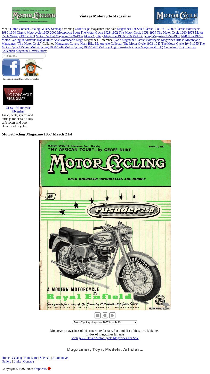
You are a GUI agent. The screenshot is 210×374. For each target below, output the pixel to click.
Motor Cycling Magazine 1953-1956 (108, 36)
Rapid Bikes (45, 40)
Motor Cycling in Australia (19, 40)
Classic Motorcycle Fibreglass (18, 109)
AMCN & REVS (192, 36)
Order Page (82, 29)
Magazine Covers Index (31, 51)
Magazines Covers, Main (71, 43)
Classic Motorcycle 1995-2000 (36, 32)
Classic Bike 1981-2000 (159, 29)
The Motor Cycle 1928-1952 (99, 32)
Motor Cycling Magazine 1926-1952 (59, 36)
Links (17, 361)
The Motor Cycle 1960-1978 (175, 32)
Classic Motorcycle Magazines (155, 40)
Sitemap (56, 29)
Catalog (35, 29)
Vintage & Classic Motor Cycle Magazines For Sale (105, 338)
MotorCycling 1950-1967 (81, 47)
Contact (24, 29)
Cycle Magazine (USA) (147, 47)
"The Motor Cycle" (29, 43)
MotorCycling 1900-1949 (47, 47)
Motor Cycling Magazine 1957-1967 (156, 36)
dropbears (40, 369)
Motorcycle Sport (68, 32)
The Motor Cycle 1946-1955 (180, 43)
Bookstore (31, 357)
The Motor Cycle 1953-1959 (137, 32)
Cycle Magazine (124, 40)
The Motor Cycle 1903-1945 (142, 43)
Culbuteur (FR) (174, 47)
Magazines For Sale (130, 29)
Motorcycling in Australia (114, 47)
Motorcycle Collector (108, 43)
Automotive (60, 357)
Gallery (45, 29)
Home (14, 29)
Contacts (28, 361)
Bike (91, 43)
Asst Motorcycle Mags (68, 40)
